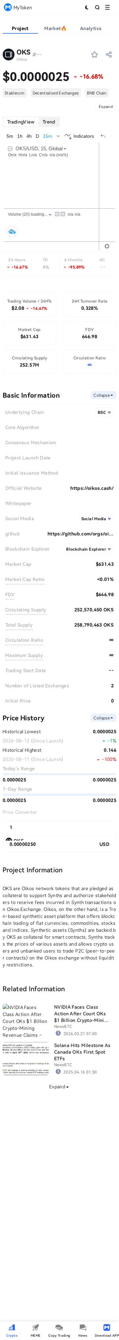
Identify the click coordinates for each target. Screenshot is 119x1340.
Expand (106, 106)
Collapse (102, 395)
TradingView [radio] (21, 122)
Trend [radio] (49, 122)
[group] (31, 122)
